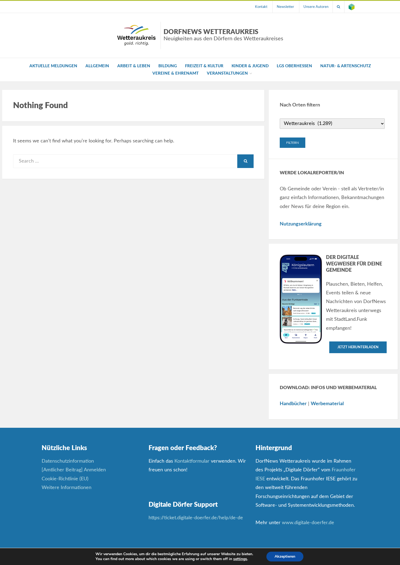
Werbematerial (327, 403)
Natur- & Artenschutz (345, 66)
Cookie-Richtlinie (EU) (65, 479)
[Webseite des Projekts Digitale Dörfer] (351, 7)
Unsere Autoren (315, 6)
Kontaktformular (192, 461)
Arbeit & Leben (133, 66)
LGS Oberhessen (294, 66)
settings (240, 559)
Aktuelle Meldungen (53, 66)
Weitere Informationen (66, 487)
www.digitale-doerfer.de (308, 522)
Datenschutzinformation (68, 461)
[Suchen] (338, 7)
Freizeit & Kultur (204, 66)
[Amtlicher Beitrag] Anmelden (74, 470)
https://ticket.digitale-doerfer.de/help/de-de (196, 517)
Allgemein (97, 66)
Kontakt (261, 6)
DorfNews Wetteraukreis (223, 35)
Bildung (167, 66)
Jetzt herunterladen (358, 347)
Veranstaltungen (227, 73)
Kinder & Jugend (250, 66)
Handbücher (293, 403)
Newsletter (285, 6)
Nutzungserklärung (301, 224)
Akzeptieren (285, 556)
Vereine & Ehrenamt (175, 73)
